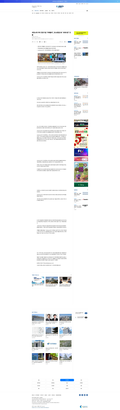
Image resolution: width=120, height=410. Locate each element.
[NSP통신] (60, 7)
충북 (81, 385)
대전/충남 (52, 382)
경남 (53, 388)
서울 (38, 380)
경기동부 (81, 382)
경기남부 (38, 385)
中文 (84, 3)
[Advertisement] (93, 41)
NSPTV (53, 10)
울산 (67, 382)
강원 (67, 385)
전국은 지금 (37, 10)
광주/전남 (38, 382)
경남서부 (67, 388)
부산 (53, 380)
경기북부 (53, 385)
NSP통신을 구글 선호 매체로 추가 (58, 1)
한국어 (77, 3)
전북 (38, 388)
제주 (81, 388)
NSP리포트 (42, 10)
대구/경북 (67, 380)
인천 (81, 380)
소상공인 (46, 10)
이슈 (49, 10)
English (80, 3)
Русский (87, 3)
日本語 (82, 3)
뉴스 (32, 10)
